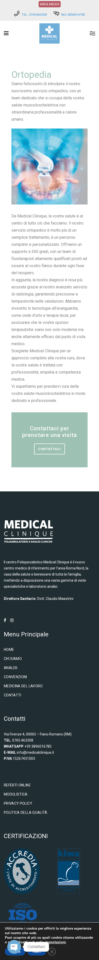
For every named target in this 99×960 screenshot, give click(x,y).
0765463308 (38, 14)
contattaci (49, 449)
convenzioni (15, 677)
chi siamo (13, 659)
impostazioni (55, 942)
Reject (36, 952)
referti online (17, 785)
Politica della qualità (25, 812)
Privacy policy (18, 803)
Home (9, 650)
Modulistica (16, 794)
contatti (12, 695)
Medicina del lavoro (23, 686)
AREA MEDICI (49, 4)
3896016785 (76, 14)
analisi (10, 668)
